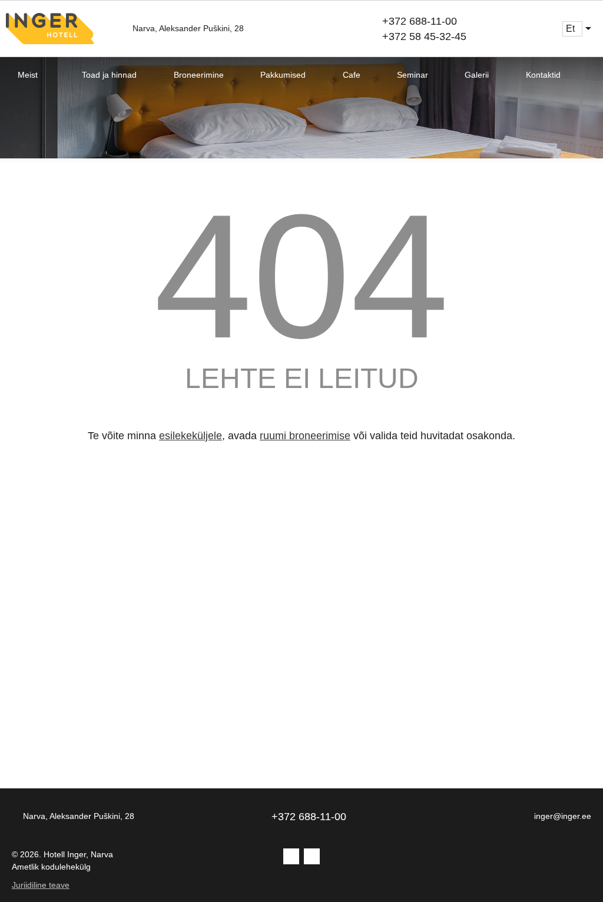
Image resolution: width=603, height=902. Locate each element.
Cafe (351, 74)
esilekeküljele (190, 436)
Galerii (477, 74)
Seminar (412, 74)
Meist (28, 74)
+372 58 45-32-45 (424, 36)
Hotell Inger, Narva (78, 854)
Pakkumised (283, 74)
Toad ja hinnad (109, 74)
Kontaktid (543, 74)
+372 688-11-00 (419, 21)
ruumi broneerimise (305, 436)
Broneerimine (199, 74)
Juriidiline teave (40, 885)
